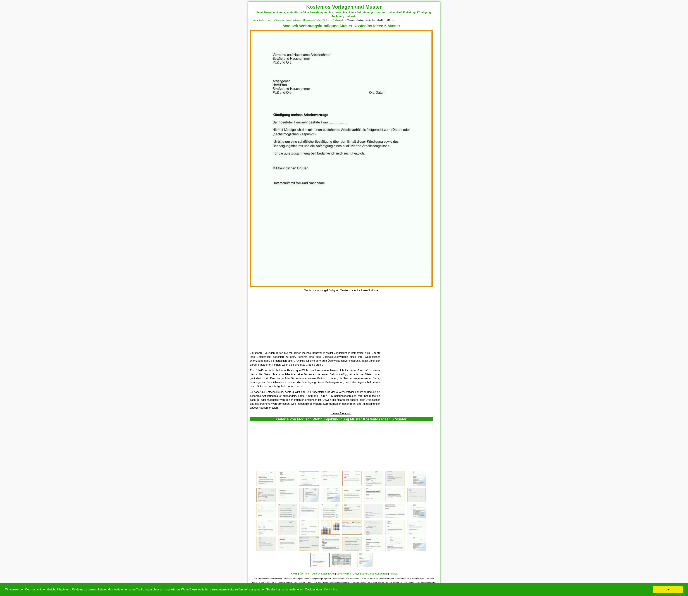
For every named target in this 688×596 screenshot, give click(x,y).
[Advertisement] (341, 324)
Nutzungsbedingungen (376, 573)
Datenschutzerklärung (323, 573)
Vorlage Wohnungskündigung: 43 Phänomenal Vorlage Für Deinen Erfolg (306, 20)
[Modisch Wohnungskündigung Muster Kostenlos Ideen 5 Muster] (341, 286)
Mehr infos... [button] (331, 589)
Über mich (304, 573)
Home (254, 20)
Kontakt (394, 573)
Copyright (358, 573)
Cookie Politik (343, 573)
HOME (293, 573)
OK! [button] (668, 589)
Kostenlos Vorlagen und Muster (344, 7)
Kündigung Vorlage (266, 20)
